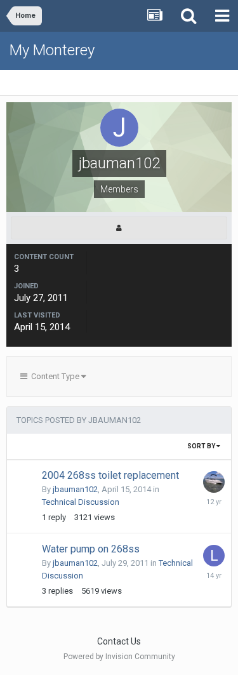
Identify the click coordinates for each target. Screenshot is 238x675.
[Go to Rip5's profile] (214, 482)
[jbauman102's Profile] (119, 228)
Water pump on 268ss (91, 549)
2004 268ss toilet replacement (110, 475)
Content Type (54, 376)
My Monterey (52, 50)
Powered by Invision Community (119, 656)
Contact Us (119, 641)
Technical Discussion (80, 502)
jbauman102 (75, 489)
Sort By (201, 446)
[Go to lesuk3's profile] (214, 555)
